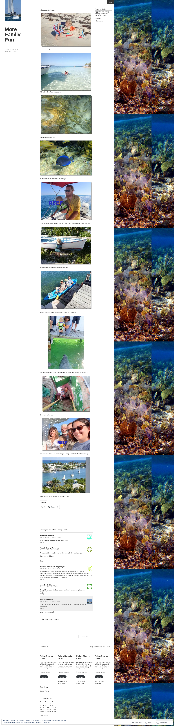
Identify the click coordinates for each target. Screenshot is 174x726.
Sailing (104, 9)
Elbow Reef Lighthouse (101, 14)
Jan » (46, 715)
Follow (44, 677)
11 (41, 707)
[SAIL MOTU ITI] (13, 10)
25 (41, 711)
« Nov (41, 715)
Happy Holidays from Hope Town (100, 647)
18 (41, 709)
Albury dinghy (104, 12)
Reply (42, 542)
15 (50, 707)
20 (45, 709)
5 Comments (99, 21)
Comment (84, 636)
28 (48, 711)
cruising (97, 14)
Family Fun (44, 647)
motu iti (105, 15)
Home (110, 2)
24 (55, 709)
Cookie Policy (46, 723)
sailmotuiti (14, 49)
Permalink (98, 18)
